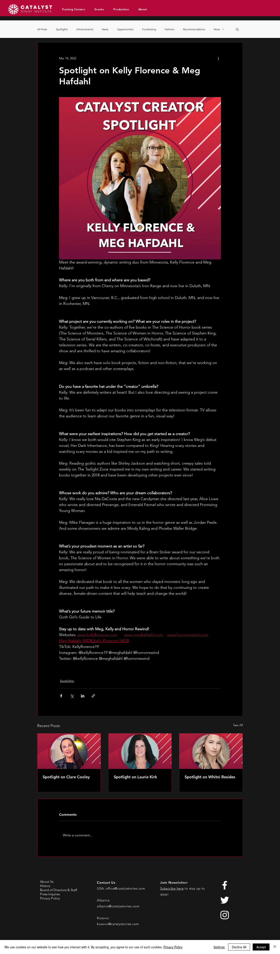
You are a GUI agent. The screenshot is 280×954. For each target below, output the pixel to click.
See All (238, 725)
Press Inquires (50, 894)
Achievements (84, 29)
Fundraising (149, 29)
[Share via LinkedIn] (82, 696)
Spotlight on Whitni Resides (210, 776)
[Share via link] (93, 696)
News (105, 29)
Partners (169, 29)
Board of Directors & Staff (58, 890)
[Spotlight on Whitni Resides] (211, 751)
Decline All (239, 947)
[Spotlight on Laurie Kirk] (140, 751)
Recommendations (194, 29)
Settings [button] (219, 947)
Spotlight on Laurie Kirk (135, 776)
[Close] (274, 946)
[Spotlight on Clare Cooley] (69, 751)
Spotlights (62, 29)
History (45, 886)
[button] (75, 9)
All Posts (42, 29)
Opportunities (125, 29)
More (217, 29)
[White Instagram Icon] (224, 915)
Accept (261, 947)
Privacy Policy (50, 898)
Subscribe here (172, 888)
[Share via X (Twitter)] (72, 696)
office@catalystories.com (125, 888)
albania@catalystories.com (118, 906)
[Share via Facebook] (61, 696)
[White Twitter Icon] (224, 900)
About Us (46, 882)
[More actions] (218, 58)
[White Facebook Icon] (224, 885)
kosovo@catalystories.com (118, 924)
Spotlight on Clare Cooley (66, 776)
